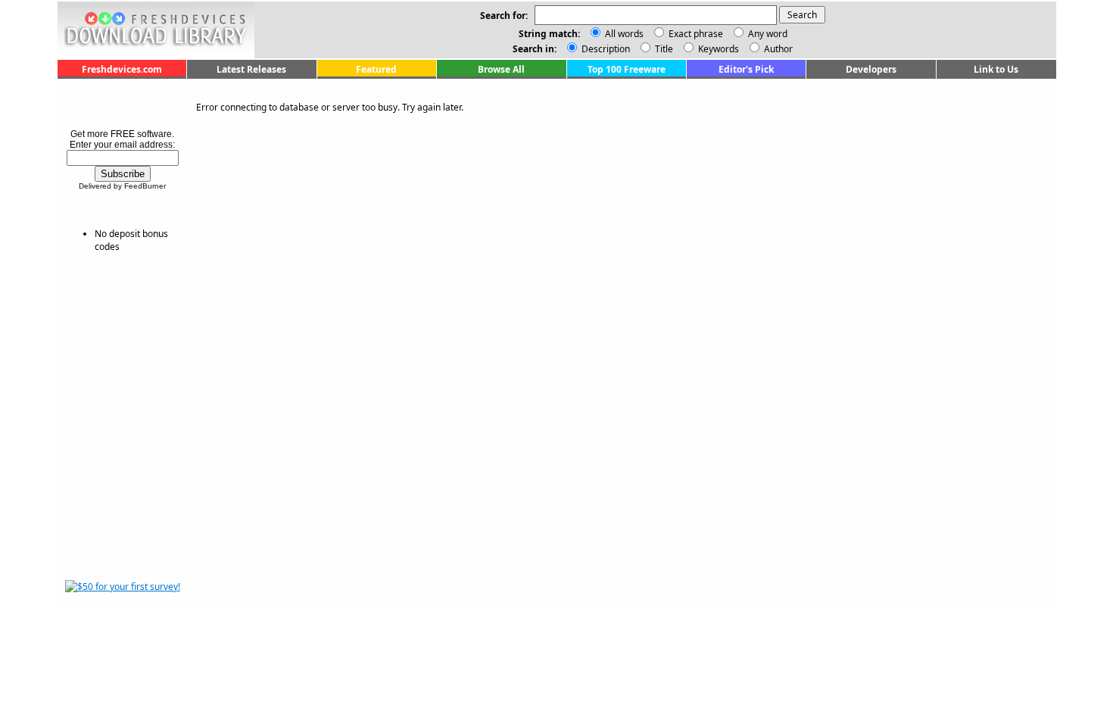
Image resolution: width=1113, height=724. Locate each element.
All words (624, 33)
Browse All (501, 69)
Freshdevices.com (122, 69)
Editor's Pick (746, 69)
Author (777, 48)
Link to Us (996, 69)
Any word (767, 33)
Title (663, 48)
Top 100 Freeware (627, 69)
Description (604, 48)
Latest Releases (251, 69)
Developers (871, 69)
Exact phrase (696, 33)
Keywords (717, 48)
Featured (376, 69)
